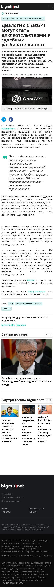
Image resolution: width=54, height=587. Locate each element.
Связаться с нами (11, 543)
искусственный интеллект (28, 303)
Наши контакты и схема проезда (18, 540)
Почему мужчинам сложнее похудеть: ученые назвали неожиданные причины (10, 430)
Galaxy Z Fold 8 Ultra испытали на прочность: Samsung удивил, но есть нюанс (45, 429)
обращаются (8, 128)
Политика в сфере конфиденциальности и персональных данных (25, 550)
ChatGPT (6, 308)
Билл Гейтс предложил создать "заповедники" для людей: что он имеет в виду (26, 381)
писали (31, 279)
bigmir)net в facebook (14, 325)
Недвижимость (36, 508)
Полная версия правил (13, 582)
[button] (47, 334)
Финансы (33, 511)
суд (11, 303)
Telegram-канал (36, 291)
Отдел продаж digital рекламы (36, 555)
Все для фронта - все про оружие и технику (23, 18)
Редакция (43, 540)
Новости (6, 511)
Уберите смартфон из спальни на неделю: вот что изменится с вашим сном (28, 430)
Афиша (5, 508)
